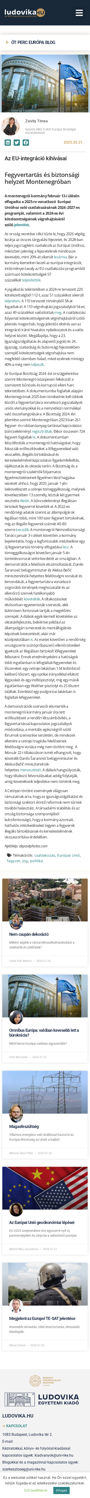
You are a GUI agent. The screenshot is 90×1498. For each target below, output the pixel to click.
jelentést (21, 224)
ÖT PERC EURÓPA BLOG (33, 42)
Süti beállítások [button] (36, 1490)
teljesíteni (12, 300)
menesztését (30, 769)
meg (57, 312)
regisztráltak (42, 431)
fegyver (13, 861)
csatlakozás (44, 855)
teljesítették (31, 280)
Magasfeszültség (24, 1126)
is (31, 639)
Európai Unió (68, 855)
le (34, 437)
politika (36, 861)
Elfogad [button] (61, 1490)
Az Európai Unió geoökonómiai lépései (42, 1222)
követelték (32, 599)
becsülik (22, 529)
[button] (79, 13)
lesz (66, 547)
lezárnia (60, 256)
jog (25, 861)
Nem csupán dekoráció (28, 934)
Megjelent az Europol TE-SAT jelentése (42, 1318)
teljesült (37, 364)
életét (24, 500)
